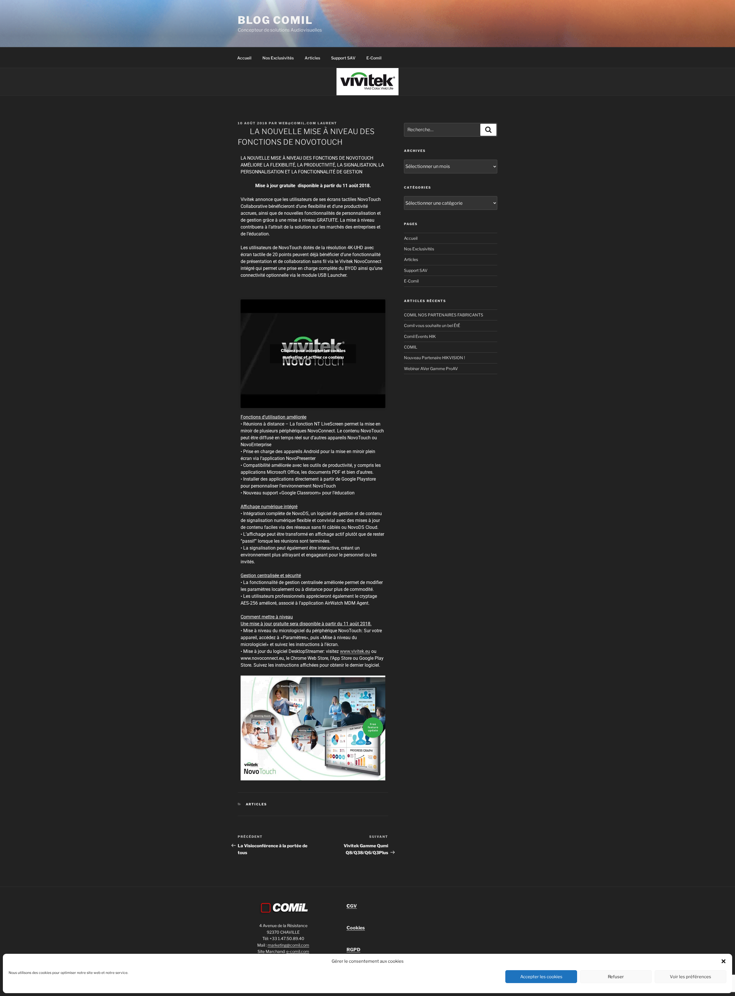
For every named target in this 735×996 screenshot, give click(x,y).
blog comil (275, 20)
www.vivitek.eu (355, 651)
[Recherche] (488, 130)
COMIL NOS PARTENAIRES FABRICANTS (443, 314)
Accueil (244, 57)
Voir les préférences (690, 976)
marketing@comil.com (288, 945)
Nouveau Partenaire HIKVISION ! (434, 357)
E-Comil (374, 57)
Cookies (356, 928)
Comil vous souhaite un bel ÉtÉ (432, 325)
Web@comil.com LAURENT (307, 123)
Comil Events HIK (420, 336)
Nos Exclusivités (278, 57)
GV (352, 906)
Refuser (616, 976)
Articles (312, 57)
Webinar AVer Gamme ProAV (431, 368)
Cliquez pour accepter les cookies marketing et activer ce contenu (313, 353)
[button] (723, 961)
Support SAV (343, 57)
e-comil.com (297, 951)
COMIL (410, 347)
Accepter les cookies (541, 976)
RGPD (353, 949)
